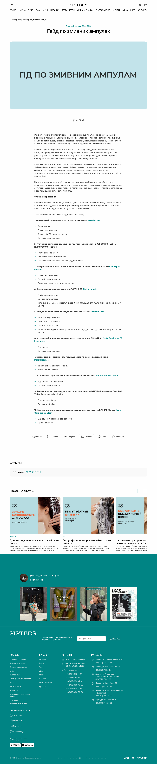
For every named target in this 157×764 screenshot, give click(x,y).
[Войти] (140, 4)
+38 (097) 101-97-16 (103, 679)
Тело (41, 667)
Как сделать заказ (17, 663)
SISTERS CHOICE (103, 10)
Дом (41, 671)
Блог (12, 682)
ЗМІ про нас (15, 675)
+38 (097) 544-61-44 (103, 687)
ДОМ (38, 10)
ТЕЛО (30, 10)
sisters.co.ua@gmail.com (75, 659)
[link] (145, 4)
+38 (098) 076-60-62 (103, 703)
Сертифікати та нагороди (20, 679)
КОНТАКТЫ (142, 10)
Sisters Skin (17, 721)
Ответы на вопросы (18, 667)
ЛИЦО (23, 10)
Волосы (42, 659)
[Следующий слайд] (145, 491)
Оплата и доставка (18, 659)
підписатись (114, 639)
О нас (12, 671)
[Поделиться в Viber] (80, 120)
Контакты (14, 690)
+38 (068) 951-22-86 (73, 688)
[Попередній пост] (24, 604)
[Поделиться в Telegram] (77, 120)
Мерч (41, 675)
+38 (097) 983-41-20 (73, 681)
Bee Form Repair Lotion (107, 375)
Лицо (41, 663)
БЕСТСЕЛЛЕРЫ (68, 10)
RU (11, 5)
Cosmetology (18, 731)
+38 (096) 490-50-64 (74, 692)
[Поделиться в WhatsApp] (83, 120)
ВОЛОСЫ (14, 10)
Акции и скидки (45, 682)
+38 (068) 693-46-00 (74, 685)
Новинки (42, 679)
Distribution (17, 726)
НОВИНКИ (54, 10)
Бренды (42, 686)
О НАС (125, 10)
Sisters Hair (17, 715)
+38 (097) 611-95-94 (103, 670)
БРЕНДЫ (116, 10)
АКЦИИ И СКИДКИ (85, 10)
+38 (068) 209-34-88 (103, 696)
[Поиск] (16, 4)
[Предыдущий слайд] (139, 491)
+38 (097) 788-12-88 (74, 677)
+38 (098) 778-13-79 (103, 663)
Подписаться (36, 580)
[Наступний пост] (133, 604)
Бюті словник (15, 686)
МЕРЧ (45, 10)
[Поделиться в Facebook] (73, 120)
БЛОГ (132, 10)
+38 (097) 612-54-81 (73, 674)
